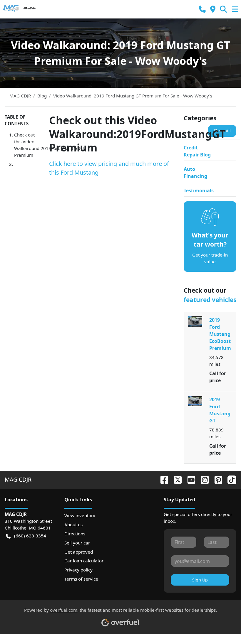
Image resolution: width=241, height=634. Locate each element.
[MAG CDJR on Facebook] (162, 479)
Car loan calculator (83, 561)
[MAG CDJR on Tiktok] (229, 479)
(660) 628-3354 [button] (30, 536)
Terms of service (81, 579)
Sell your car (77, 543)
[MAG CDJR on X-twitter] (175, 479)
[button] (202, 9)
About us (73, 524)
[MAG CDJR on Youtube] (189, 479)
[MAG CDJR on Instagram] (202, 479)
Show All (222, 131)
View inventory (79, 515)
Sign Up (200, 580)
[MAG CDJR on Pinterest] (216, 479)
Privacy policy (78, 570)
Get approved (78, 552)
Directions (74, 534)
